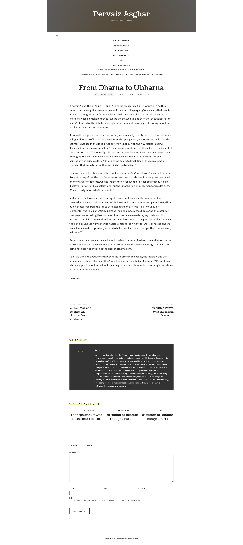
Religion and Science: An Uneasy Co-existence (95, 312)
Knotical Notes (121, 46)
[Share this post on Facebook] (72, 283)
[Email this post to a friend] (88, 283)
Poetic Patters (121, 51)
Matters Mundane (121, 56)
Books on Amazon (121, 65)
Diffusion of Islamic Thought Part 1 (156, 417)
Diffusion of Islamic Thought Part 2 (121, 417)
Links (121, 61)
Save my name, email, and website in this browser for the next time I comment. (104, 501)
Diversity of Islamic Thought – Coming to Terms (121, 70)
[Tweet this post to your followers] (77, 283)
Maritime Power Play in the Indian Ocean (148, 310)
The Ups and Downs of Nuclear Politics (86, 417)
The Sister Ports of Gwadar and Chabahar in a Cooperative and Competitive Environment (121, 74)
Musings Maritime (121, 41)
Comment (74, 452)
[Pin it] (82, 283)
